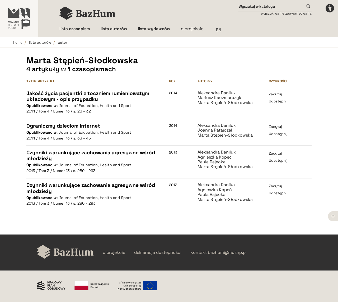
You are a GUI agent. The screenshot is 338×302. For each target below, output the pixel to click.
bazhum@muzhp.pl (227, 252)
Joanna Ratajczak (215, 130)
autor (62, 42)
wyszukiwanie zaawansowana (286, 13)
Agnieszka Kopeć (215, 157)
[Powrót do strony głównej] (65, 252)
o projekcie (192, 28)
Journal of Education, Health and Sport (95, 105)
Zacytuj (275, 94)
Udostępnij (278, 101)
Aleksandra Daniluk (217, 93)
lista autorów (40, 42)
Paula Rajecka (212, 162)
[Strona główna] (87, 13)
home (17, 42)
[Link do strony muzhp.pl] (19, 18)
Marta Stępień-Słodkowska (225, 102)
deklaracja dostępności (157, 252)
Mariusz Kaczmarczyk (219, 97)
